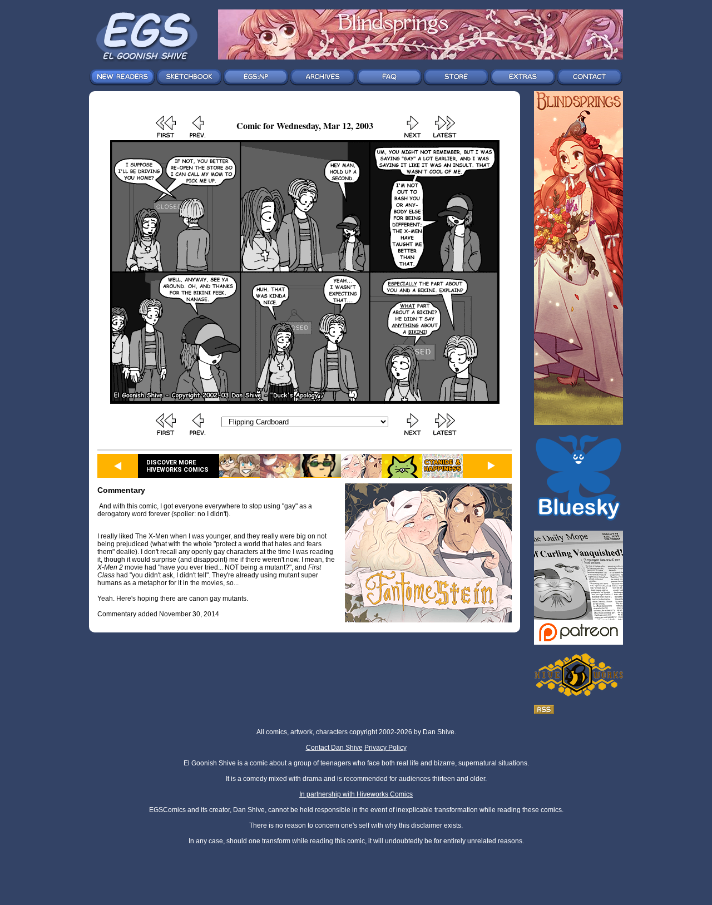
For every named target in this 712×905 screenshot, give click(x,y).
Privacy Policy (385, 747)
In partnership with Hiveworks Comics (356, 794)
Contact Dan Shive (334, 747)
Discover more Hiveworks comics (177, 466)
